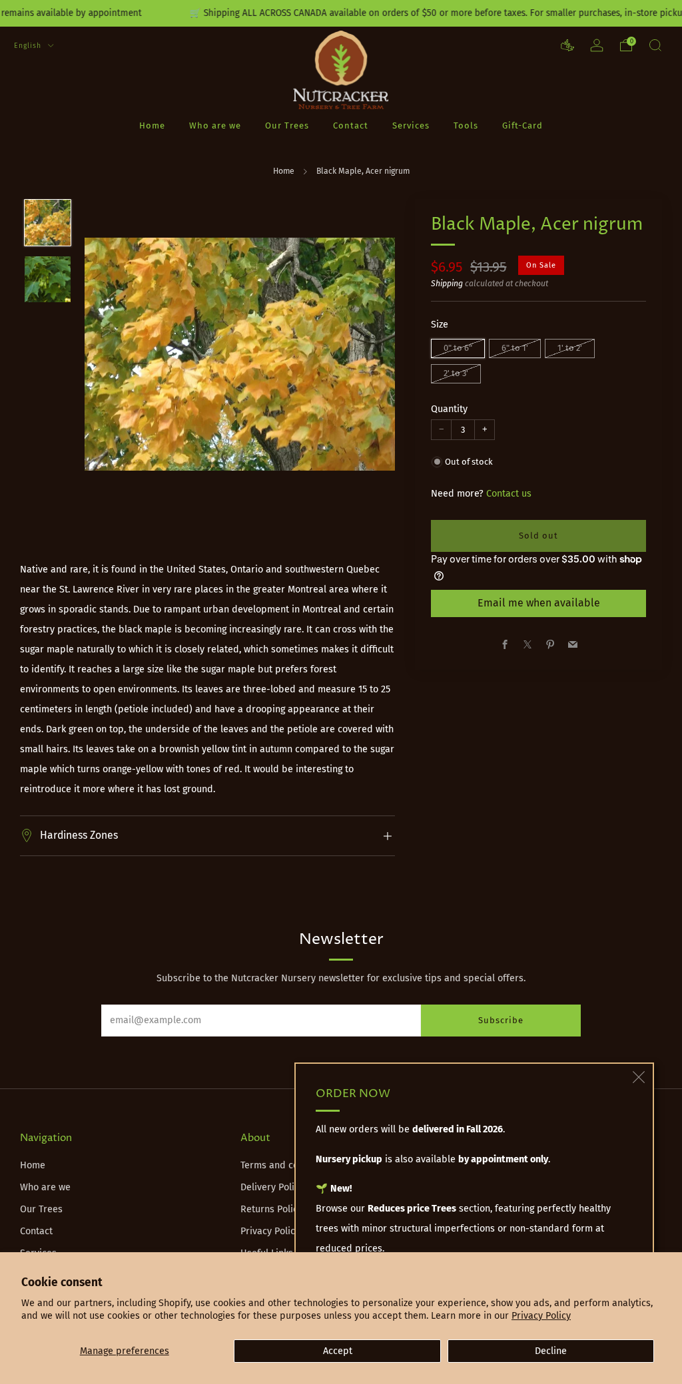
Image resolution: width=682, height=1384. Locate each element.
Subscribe (500, 1020)
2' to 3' (456, 373)
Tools (466, 125)
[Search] (655, 45)
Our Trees (287, 125)
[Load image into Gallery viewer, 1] (47, 222)
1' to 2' (569, 348)
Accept (337, 1351)
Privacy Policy (541, 1315)
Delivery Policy (272, 1187)
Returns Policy (271, 1209)
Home (152, 125)
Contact (350, 125)
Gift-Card (522, 125)
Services (411, 125)
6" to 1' (515, 348)
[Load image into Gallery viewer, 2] (47, 279)
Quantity (449, 409)
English (29, 45)
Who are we (215, 125)
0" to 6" (458, 348)
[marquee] (341, 13)
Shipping (447, 283)
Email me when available (539, 602)
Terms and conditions (287, 1165)
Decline (551, 1351)
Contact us (508, 493)
